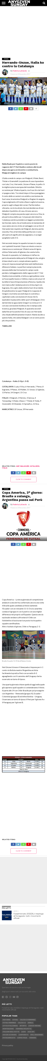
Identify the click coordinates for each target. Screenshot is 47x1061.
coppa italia (22, 1038)
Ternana (32, 1038)
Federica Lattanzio (20, 71)
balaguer (24, 466)
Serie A (30, 1023)
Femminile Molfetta (23, 1029)
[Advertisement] (23, 29)
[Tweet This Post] (15, 108)
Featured (6, 1020)
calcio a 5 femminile (27, 1020)
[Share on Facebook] (10, 108)
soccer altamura (9, 1035)
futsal (15, 1020)
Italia (4, 468)
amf (18, 466)
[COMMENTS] (36, 108)
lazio (23, 1032)
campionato (23, 1035)
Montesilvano (8, 1029)
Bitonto (23, 1026)
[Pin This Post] (26, 108)
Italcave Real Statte (11, 1032)
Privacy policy (7, 1045)
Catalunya (34, 466)
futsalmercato (9, 1038)
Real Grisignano (36, 1035)
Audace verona (34, 1026)
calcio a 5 (22, 1023)
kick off (31, 1032)
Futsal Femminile (9, 1023)
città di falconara (10, 1026)
